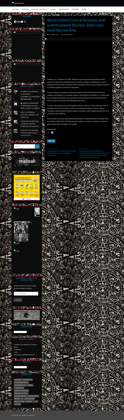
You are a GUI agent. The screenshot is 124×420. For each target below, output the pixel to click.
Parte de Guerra (64, 9)
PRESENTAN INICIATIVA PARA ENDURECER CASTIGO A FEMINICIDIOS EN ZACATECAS (30, 123)
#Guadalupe (18, 379)
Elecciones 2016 (19, 388)
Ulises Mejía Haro (29, 398)
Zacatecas (16, 9)
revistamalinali (68, 34)
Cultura (52, 9)
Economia (30, 385)
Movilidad (17, 398)
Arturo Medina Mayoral (21, 382)
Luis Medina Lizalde (33, 396)
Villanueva (29, 401)
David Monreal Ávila (20, 385)
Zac (36, 401)
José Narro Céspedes (20, 396)
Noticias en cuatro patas (39, 9)
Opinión (84, 9)
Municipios (25, 9)
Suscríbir (18, 300)
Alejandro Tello (27, 379)
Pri (22, 398)
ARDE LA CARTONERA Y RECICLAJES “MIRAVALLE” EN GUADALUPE (30, 114)
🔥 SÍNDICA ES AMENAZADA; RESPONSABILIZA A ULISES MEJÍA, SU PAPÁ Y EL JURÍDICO (30, 105)
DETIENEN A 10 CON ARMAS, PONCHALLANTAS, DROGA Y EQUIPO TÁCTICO (29, 132)
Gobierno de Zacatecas (21, 393)
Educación (75, 9)
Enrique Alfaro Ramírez (21, 390)
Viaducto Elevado (19, 401)
